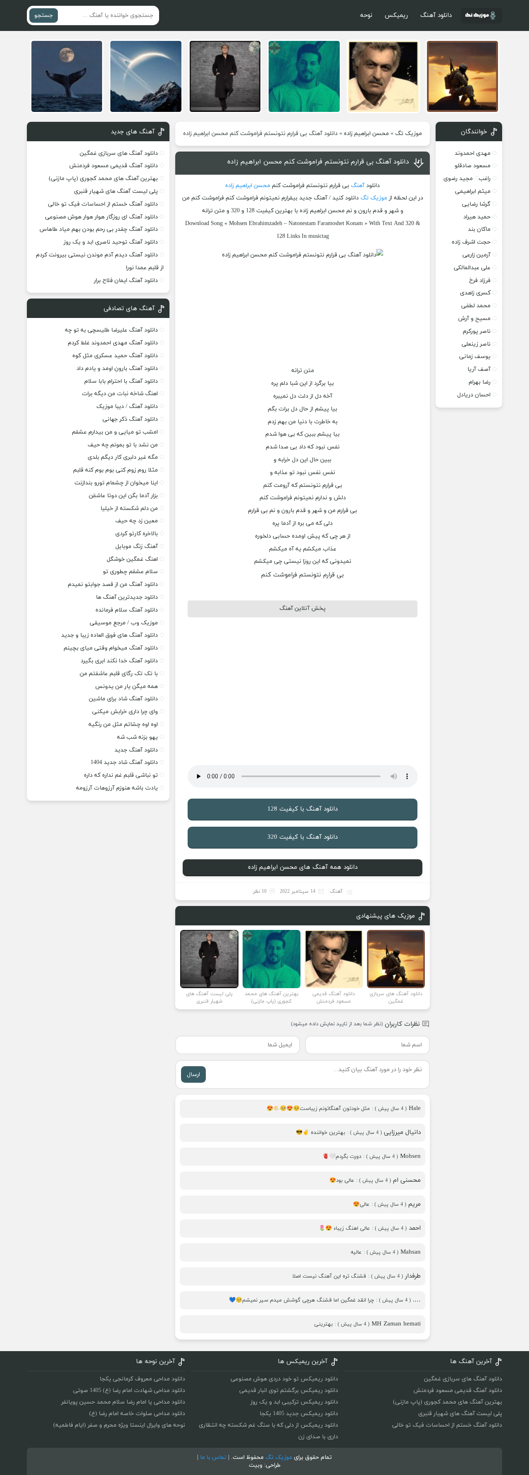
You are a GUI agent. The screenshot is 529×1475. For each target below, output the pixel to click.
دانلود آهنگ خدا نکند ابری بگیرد (119, 661)
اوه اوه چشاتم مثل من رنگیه (123, 724)
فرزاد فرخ (480, 281)
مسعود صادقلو (473, 166)
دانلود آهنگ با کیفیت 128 (302, 809)
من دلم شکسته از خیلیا (129, 508)
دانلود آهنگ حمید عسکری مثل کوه (115, 356)
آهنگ (358, 186)
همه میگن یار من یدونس (126, 686)
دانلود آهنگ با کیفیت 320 (302, 837)
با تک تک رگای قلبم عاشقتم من (119, 674)
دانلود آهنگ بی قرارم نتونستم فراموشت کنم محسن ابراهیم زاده (318, 161)
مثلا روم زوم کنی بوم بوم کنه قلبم (115, 470)
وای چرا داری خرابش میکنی (125, 712)
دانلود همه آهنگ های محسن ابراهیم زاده (302, 867)
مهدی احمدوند (473, 153)
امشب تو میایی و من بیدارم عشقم (115, 432)
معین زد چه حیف (136, 521)
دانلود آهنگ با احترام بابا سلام (121, 381)
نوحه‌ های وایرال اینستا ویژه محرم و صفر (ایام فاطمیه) (119, 1425)
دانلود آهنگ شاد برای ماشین (123, 699)
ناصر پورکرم (477, 331)
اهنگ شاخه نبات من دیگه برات (120, 394)
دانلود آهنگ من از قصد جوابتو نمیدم (113, 584)
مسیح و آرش (474, 319)
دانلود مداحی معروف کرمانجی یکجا (142, 1379)
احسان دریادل (474, 395)
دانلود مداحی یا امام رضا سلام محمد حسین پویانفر (123, 1402)
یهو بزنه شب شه (137, 737)
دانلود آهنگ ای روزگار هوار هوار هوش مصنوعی (101, 217)
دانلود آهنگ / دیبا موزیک (127, 406)
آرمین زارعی (476, 255)
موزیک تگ (408, 134)
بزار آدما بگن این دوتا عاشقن (123, 496)
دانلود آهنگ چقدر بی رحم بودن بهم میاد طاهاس (99, 229)
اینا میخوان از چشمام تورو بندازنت (116, 483)
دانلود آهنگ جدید (136, 750)
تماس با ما (213, 1457)
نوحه (366, 15)
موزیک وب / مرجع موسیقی (123, 623)
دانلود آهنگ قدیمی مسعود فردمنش (113, 166)
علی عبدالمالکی (472, 268)
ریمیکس (396, 15)
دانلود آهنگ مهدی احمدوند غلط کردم (113, 343)
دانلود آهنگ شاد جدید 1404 (124, 762)
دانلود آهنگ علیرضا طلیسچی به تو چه (111, 330)
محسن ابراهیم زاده (366, 134)
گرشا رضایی (476, 204)
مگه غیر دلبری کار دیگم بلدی (123, 457)
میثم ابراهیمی (473, 191)
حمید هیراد (477, 217)
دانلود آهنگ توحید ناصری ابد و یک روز (111, 242)
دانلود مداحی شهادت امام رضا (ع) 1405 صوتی (129, 1390)
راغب (485, 179)
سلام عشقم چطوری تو (130, 572)
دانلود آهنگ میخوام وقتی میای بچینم (111, 648)
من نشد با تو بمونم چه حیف (123, 445)
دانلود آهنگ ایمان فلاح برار (126, 281)
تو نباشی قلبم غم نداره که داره (121, 775)
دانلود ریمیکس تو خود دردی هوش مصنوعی (284, 1379)
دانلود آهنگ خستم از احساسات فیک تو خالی (103, 204)
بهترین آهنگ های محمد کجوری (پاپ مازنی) (103, 179)
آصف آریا (479, 369)
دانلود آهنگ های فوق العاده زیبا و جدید (109, 635)
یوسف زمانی (475, 356)
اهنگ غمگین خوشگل (132, 559)
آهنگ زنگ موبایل (136, 546)
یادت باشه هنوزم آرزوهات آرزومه (117, 788)
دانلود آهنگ (436, 15)
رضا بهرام (480, 382)
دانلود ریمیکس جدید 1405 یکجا (299, 1414)
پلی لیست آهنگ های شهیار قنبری (116, 191)
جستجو (43, 15)
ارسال (193, 1075)
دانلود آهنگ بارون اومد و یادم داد (117, 368)
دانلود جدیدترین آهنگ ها (127, 597)
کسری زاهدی (475, 293)
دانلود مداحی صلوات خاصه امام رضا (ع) (137, 1414)
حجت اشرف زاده (471, 242)
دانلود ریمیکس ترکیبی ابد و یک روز (294, 1402)
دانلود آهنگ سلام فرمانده (126, 610)
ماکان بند (479, 229)
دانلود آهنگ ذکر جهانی (130, 419)
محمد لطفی (476, 306)
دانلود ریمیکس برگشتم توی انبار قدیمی (288, 1390)
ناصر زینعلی (476, 344)
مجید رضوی (458, 179)
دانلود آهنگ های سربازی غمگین (119, 153)
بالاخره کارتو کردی (136, 534)
